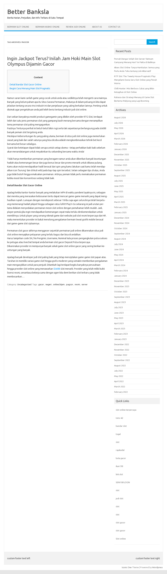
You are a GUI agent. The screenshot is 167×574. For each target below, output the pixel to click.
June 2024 (119, 249)
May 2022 (118, 376)
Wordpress (157, 567)
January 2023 (120, 339)
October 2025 (120, 165)
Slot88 (56, 268)
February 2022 (121, 392)
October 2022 (120, 355)
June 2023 (119, 313)
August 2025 (120, 175)
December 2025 (121, 154)
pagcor (69, 284)
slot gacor (120, 522)
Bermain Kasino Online (48, 27)
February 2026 (121, 144)
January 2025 (120, 212)
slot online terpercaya (126, 410)
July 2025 (118, 181)
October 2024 (120, 228)
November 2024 (121, 223)
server (85, 284)
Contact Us (114, 27)
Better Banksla (28, 11)
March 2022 (119, 386)
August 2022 (120, 365)
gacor (41, 284)
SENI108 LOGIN (123, 482)
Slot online (121, 539)
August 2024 (120, 239)
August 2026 (120, 117)
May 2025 (118, 191)
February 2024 (121, 270)
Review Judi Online (76, 27)
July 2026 (118, 123)
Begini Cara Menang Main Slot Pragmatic (30, 88)
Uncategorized (24, 284)
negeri (49, 284)
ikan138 (119, 466)
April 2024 (119, 260)
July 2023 (118, 307)
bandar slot (121, 426)
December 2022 (121, 344)
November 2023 (121, 286)
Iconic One (127, 567)
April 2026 (119, 133)
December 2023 (121, 281)
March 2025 (119, 202)
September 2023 (122, 297)
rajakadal (120, 450)
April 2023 (119, 323)
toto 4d (119, 418)
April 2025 (119, 196)
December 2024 (121, 218)
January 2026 (120, 149)
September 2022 (122, 360)
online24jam (59, 284)
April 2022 (119, 381)
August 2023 (120, 302)
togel (118, 434)
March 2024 (119, 265)
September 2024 (122, 233)
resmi (77, 284)
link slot (119, 474)
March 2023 (119, 328)
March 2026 (119, 138)
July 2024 (118, 244)
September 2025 (122, 170)
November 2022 (121, 350)
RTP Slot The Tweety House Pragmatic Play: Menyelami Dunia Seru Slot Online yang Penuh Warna (135, 79)
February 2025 (121, 207)
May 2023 (118, 318)
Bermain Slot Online (18, 27)
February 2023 (121, 334)
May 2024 (118, 255)
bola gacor (121, 458)
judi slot (119, 498)
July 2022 (118, 371)
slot (117, 442)
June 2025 (119, 186)
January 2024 (120, 276)
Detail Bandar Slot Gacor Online (26, 84)
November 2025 (121, 159)
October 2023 (120, 291)
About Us (97, 27)
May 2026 (118, 128)
